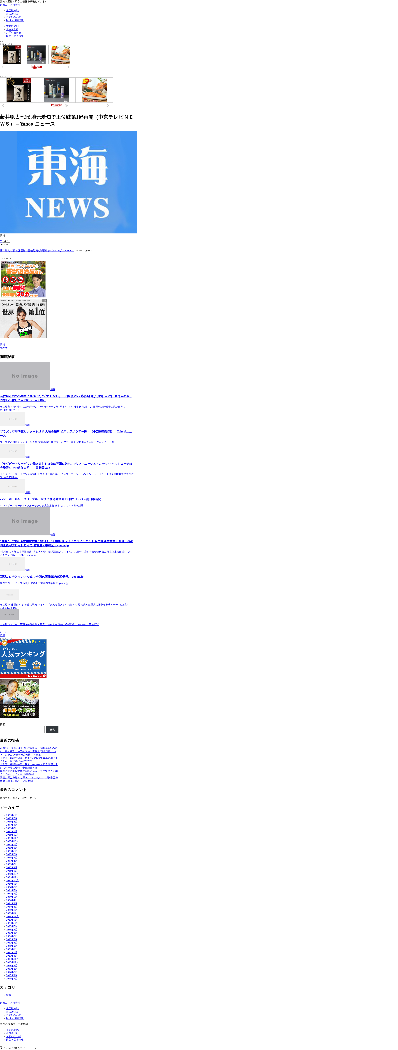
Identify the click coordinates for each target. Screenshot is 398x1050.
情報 (2, 344)
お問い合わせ (13, 1015)
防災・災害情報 (15, 1018)
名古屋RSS (12, 1011)
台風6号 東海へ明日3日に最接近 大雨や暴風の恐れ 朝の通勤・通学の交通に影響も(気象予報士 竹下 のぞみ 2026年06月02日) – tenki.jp (28, 751)
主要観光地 (12, 1008)
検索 (2, 724)
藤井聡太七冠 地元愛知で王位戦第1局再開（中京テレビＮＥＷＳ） (37, 250)
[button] (6, 241)
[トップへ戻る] (1, 1046)
